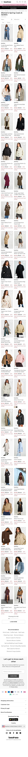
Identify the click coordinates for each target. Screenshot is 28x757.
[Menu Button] (2, 2)
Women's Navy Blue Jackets (18, 646)
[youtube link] (17, 733)
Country (13, 723)
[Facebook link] (13, 733)
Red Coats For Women (13, 648)
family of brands (13, 682)
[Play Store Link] (13, 719)
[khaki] (16, 407)
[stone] (15, 407)
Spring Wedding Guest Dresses (13, 643)
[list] (13, 4)
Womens (6, 10)
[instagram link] (7, 733)
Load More (13, 621)
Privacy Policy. (14, 686)
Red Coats (21, 632)
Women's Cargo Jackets (13, 651)
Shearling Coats (8, 635)
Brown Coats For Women (13, 637)
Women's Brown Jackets (13, 640)
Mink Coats (6, 632)
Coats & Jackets (21, 10)
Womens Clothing (13, 10)
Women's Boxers (18, 635)
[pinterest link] (10, 733)
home (2, 10)
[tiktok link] (20, 733)
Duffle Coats (13, 632)
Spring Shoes (5, 646)
